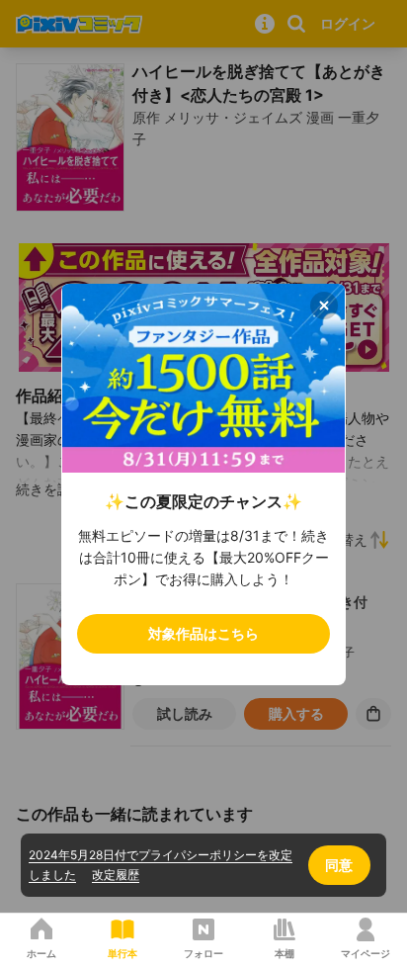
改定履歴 (115, 874)
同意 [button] (339, 864)
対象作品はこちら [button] (203, 633)
